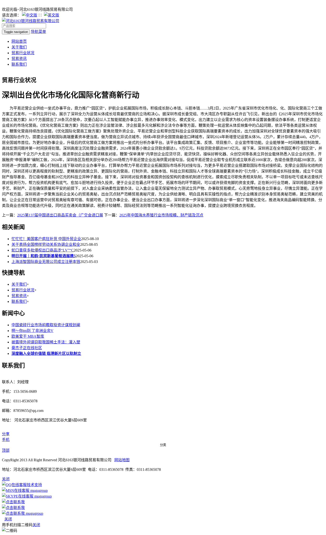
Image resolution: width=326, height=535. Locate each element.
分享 (6, 434)
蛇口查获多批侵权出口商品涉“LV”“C (42, 250)
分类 (163, 445)
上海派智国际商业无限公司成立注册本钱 (45, 262)
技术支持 (34, 485)
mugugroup (38, 490)
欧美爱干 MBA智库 (27, 336)
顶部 (6, 450)
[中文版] (29, 15)
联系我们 (19, 64)
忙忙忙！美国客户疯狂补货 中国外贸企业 (46, 239)
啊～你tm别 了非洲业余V (32, 331)
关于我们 (19, 47)
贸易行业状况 (22, 53)
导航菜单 (38, 32)
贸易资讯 (19, 59)
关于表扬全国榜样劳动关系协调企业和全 (45, 244)
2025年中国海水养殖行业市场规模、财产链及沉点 (161, 215)
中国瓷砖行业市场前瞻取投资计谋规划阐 (45, 325)
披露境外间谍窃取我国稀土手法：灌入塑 (45, 342)
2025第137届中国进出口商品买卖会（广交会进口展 (60, 215)
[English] (51, 15)
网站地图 (122, 460)
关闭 (8, 519)
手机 (6, 440)
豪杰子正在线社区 (26, 348)
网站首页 (19, 41)
